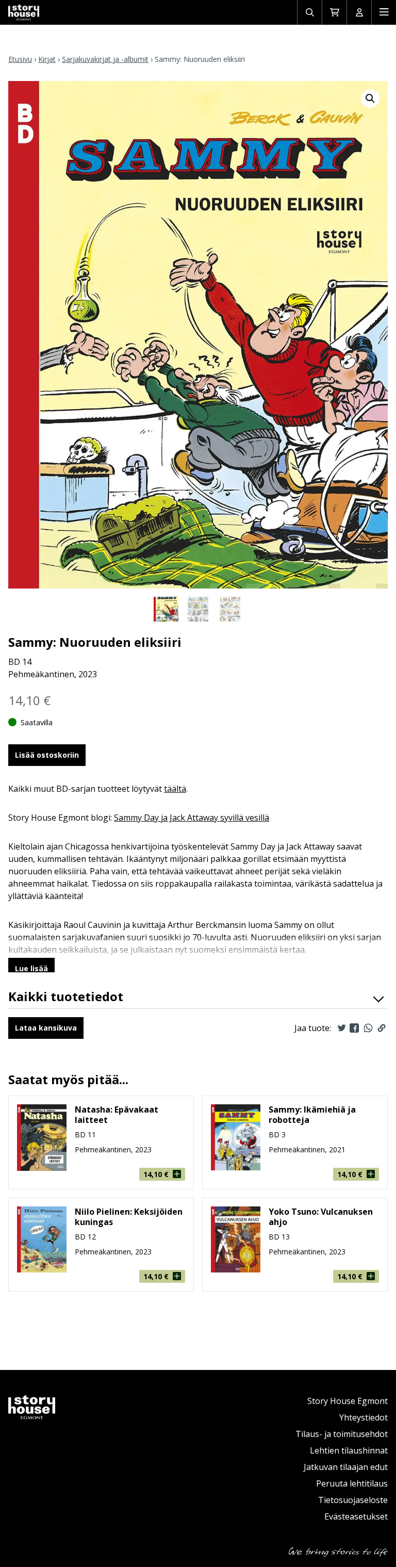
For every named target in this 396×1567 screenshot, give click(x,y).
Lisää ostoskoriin (47, 755)
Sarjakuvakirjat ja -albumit (105, 59)
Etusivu (20, 59)
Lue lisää (31, 968)
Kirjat (47, 59)
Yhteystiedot (363, 1417)
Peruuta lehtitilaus (352, 1483)
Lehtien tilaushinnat (349, 1450)
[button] (370, 98)
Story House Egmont (347, 1401)
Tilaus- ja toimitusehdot (341, 1434)
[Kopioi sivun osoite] (381, 1028)
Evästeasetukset (356, 1516)
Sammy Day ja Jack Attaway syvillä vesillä (191, 817)
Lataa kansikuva (46, 1028)
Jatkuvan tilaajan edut (346, 1467)
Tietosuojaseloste (353, 1500)
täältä (175, 788)
